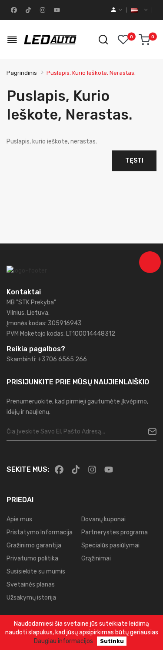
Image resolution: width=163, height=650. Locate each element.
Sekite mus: (28, 469)
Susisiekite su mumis (36, 571)
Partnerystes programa (114, 532)
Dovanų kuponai (103, 519)
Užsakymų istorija (31, 597)
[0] (144, 39)
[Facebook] (13, 10)
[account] (116, 10)
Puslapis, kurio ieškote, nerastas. (91, 73)
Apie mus (19, 519)
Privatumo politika (32, 558)
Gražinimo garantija (34, 545)
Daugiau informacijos (63, 641)
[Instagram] (41, 10)
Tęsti (134, 160)
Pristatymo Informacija (40, 532)
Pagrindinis (22, 73)
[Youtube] (56, 10)
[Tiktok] (27, 10)
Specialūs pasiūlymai (110, 545)
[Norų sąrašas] (123, 39)
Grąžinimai (96, 558)
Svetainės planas (31, 584)
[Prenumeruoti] (148, 432)
